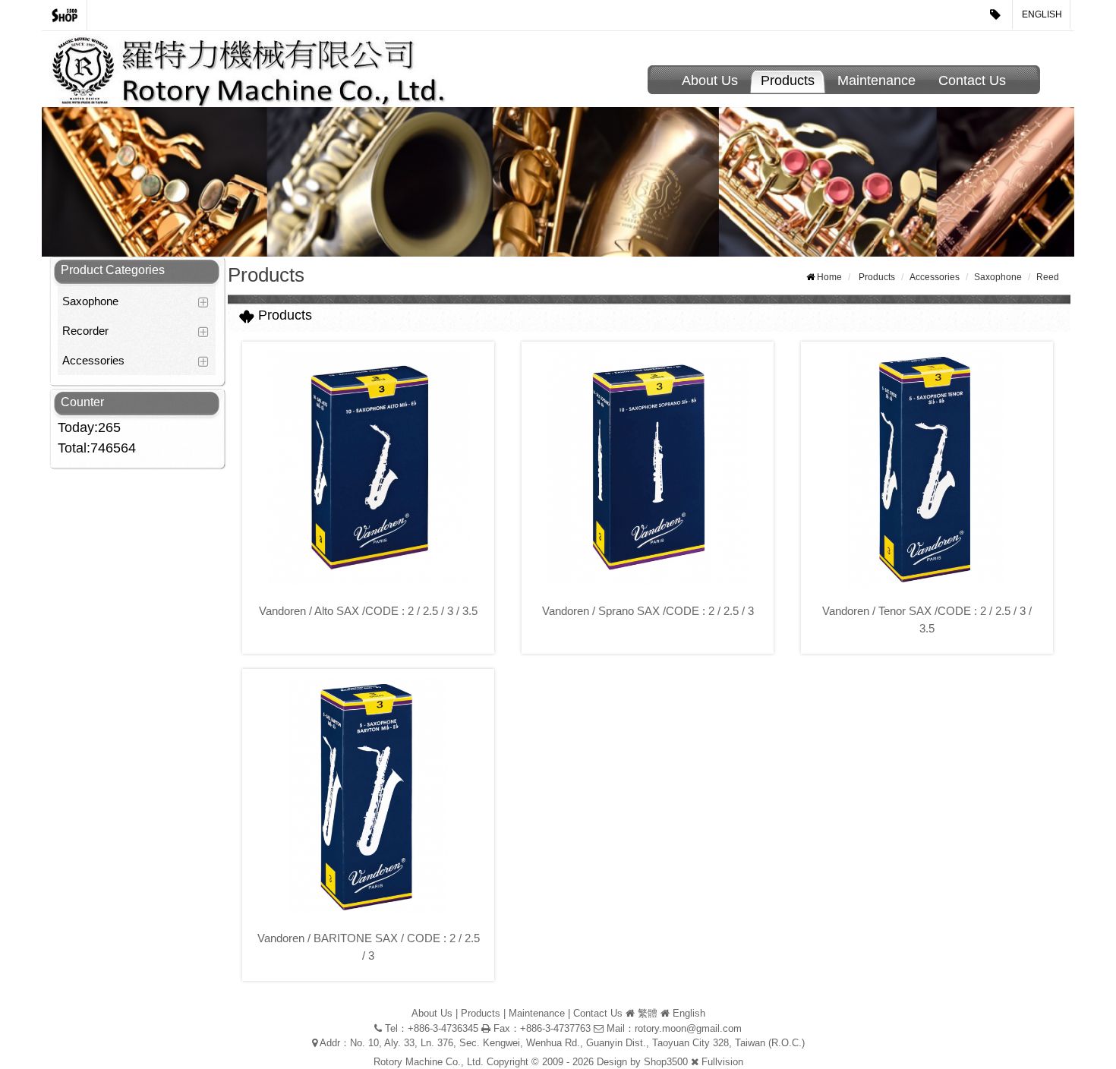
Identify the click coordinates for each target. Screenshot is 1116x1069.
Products (788, 80)
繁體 (647, 1013)
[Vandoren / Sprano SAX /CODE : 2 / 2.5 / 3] (647, 468)
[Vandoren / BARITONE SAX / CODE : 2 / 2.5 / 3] (368, 795)
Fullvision (722, 1061)
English (1042, 14)
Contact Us (972, 80)
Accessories (93, 360)
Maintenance (876, 80)
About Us (710, 80)
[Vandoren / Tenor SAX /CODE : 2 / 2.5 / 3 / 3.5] (927, 468)
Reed (1047, 277)
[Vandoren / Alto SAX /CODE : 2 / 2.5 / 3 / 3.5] (368, 468)
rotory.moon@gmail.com (688, 1028)
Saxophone (90, 301)
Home (829, 277)
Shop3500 (666, 1061)
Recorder (85, 330)
